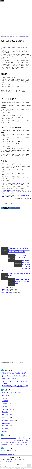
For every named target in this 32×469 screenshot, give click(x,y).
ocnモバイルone (22, 438)
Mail (15, 461)
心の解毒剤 (5, 401)
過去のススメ (6, 423)
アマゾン (8, 442)
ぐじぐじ (17, 444)
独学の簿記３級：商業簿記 (10, 190)
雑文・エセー (6, 425)
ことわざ (21, 444)
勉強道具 (4, 395)
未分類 (4, 406)
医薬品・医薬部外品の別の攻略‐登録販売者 (15, 373)
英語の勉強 (5, 412)
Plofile (7, 461)
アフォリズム (10, 440)
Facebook (15, 207)
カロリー (27, 442)
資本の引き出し (21, 183)
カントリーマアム (11, 444)
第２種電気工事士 (7, 409)
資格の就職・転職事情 (8, 420)
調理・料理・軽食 (7, 414)
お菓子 (14, 440)
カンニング (4, 438)
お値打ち (12, 442)
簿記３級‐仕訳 (26, 36)
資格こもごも (12, 36)
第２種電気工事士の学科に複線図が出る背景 (15, 386)
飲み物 (4, 431)
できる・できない (11, 438)
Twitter (11, 461)
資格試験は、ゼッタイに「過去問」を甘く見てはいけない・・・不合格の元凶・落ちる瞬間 (19, 250)
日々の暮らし (6, 403)
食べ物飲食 (5, 428)
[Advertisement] (16, 18)
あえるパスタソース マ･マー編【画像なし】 (15, 376)
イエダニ (26, 444)
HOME (8, 36)
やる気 (17, 440)
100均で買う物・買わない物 (10, 378)
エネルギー (23, 442)
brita (5, 442)
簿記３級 (22, 36)
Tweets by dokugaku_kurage (7, 454)
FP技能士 (4, 444)
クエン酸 (23, 440)
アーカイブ (3, 450)
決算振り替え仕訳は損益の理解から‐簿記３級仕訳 (22, 281)
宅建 (3, 398)
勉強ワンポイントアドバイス (10, 392)
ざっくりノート (17, 442)
